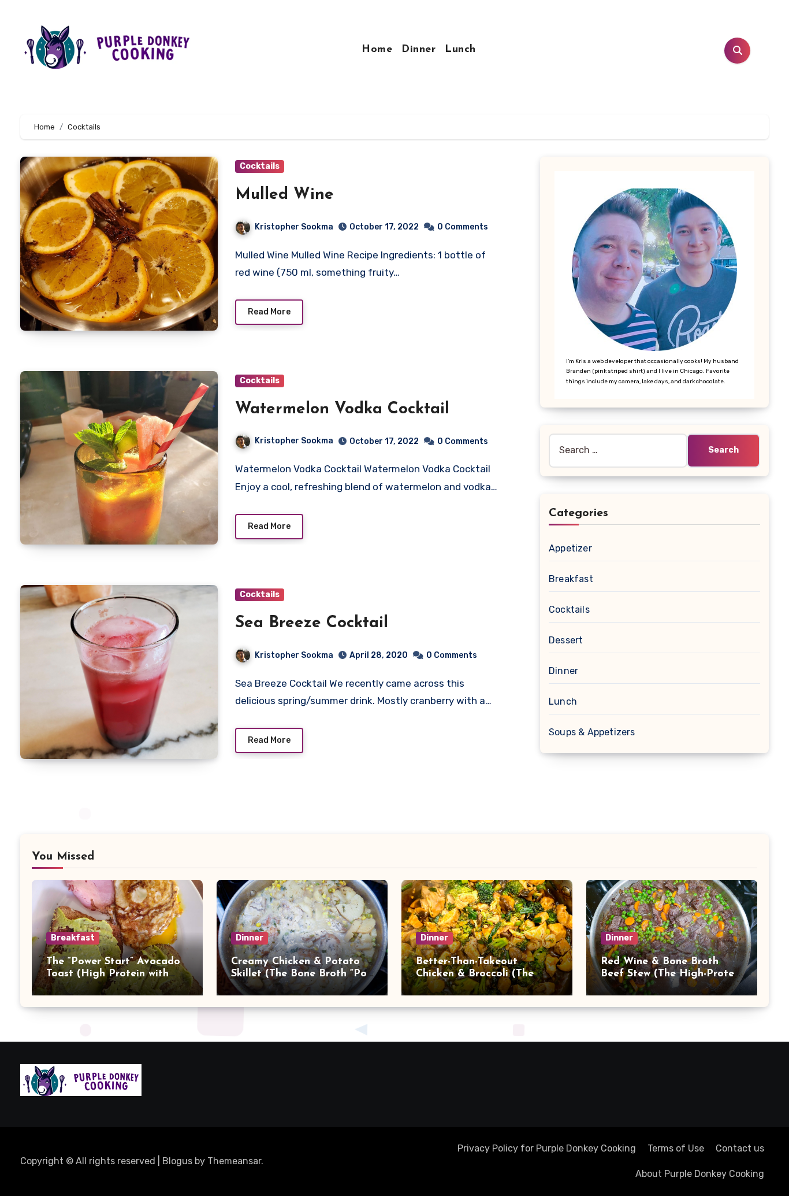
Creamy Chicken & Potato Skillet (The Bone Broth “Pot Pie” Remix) (301, 974)
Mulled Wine (284, 195)
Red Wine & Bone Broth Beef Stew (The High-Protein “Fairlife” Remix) (672, 974)
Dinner (418, 50)
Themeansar (234, 1161)
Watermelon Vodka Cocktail (342, 409)
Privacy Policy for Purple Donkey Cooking (546, 1148)
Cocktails (260, 166)
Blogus (177, 1161)
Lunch (460, 50)
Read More (269, 312)
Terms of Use (675, 1148)
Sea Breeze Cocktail (311, 623)
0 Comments (462, 227)
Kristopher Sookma (294, 227)
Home (377, 50)
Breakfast (571, 578)
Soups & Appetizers (592, 732)
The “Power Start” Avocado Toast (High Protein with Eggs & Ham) (113, 974)
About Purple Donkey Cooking (699, 1173)
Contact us (740, 1148)
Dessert (566, 640)
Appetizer (570, 548)
